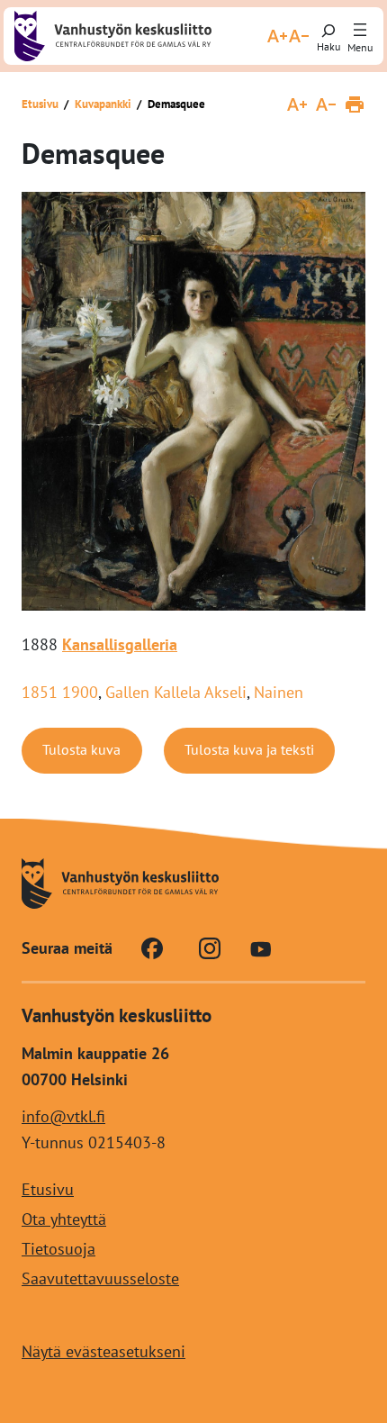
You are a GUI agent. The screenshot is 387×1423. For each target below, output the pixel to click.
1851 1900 (60, 692)
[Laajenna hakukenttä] (328, 36)
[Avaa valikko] (360, 30)
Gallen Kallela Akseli (176, 692)
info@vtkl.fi (63, 1116)
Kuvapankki (103, 104)
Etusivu (40, 104)
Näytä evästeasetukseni (103, 1351)
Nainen (278, 692)
